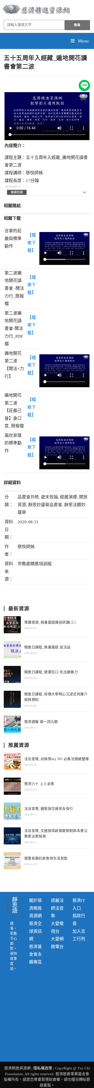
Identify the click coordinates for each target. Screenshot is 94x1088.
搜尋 (77, 25)
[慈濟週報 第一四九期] (12, 724)
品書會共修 (28, 497)
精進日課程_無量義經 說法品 (47, 647)
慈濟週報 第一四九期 (41, 722)
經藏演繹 (68, 497)
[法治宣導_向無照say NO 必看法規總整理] (12, 761)
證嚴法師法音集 (57, 908)
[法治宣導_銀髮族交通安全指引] (12, 811)
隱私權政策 (43, 1068)
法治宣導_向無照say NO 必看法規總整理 (56, 759)
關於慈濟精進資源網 (35, 908)
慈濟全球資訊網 (35, 931)
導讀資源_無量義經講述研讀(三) (50, 622)
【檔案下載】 (31, 243)
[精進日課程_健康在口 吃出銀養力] (12, 674)
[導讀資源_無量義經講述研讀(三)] (12, 624)
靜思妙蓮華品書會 (45, 504)
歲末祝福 (49, 497)
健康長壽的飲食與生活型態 (46, 858)
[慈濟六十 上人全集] (12, 786)
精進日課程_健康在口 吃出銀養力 (51, 672)
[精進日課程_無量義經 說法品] (12, 649)
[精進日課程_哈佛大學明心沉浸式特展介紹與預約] (12, 699)
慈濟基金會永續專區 (35, 954)
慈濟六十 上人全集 (39, 784)
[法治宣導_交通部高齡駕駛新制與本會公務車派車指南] (12, 835)
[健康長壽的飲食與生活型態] (12, 860)
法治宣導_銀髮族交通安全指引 (48, 809)
